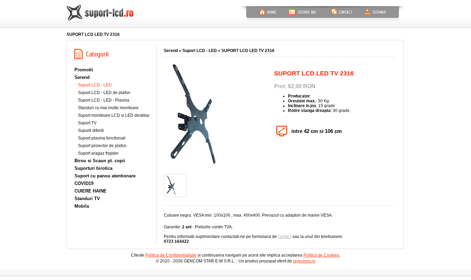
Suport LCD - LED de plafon (104, 92)
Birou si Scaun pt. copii (99, 160)
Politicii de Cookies (321, 255)
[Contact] (342, 12)
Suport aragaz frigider (98, 153)
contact (284, 236)
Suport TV (87, 123)
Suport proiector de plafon (102, 145)
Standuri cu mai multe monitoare (108, 107)
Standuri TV (87, 198)
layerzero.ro (304, 261)
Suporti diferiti (91, 130)
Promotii (83, 69)
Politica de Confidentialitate (171, 255)
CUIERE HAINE (90, 191)
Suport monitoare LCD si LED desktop (113, 115)
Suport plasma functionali (102, 138)
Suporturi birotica (93, 168)
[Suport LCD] (100, 14)
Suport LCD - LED (95, 85)
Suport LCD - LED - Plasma (103, 100)
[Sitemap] (375, 12)
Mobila (81, 206)
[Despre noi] (302, 12)
